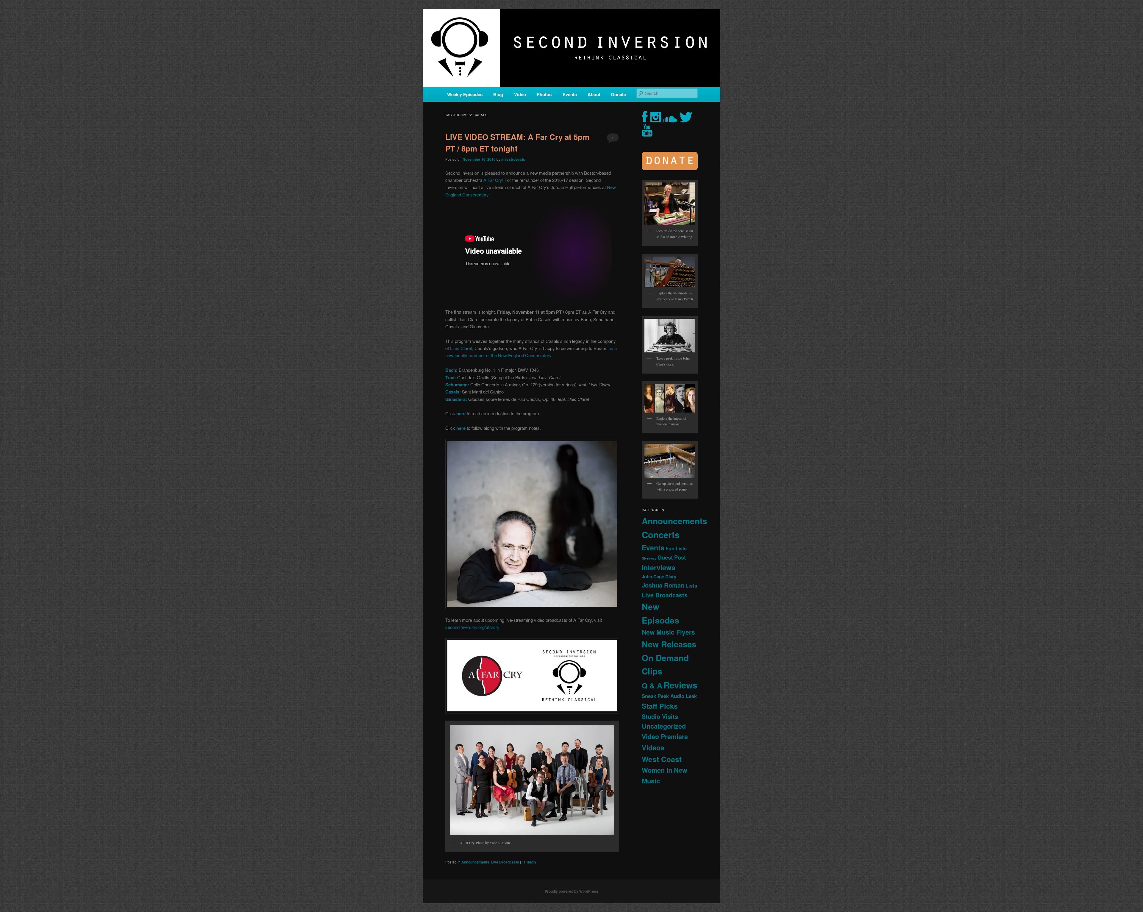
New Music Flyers (668, 632)
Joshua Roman (663, 585)
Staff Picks (660, 706)
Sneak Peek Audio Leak (669, 695)
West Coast (662, 759)
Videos (653, 747)
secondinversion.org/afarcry (472, 627)
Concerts (661, 534)
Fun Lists (676, 548)
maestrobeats (513, 159)
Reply (530, 862)
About (594, 94)
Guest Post (672, 557)
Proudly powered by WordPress (571, 891)
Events (570, 94)
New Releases (669, 644)
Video (520, 94)
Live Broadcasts (505, 862)
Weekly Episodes (465, 94)
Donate (618, 94)
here (461, 428)
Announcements (475, 862)
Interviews (658, 567)
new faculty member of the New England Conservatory (498, 355)
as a (612, 348)
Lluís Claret (461, 348)
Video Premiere (665, 736)
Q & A (652, 685)
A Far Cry (492, 180)
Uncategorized (664, 726)
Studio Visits (660, 716)
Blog (498, 94)
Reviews (680, 685)
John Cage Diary (659, 576)
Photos (544, 94)
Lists (691, 585)
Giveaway (649, 558)
